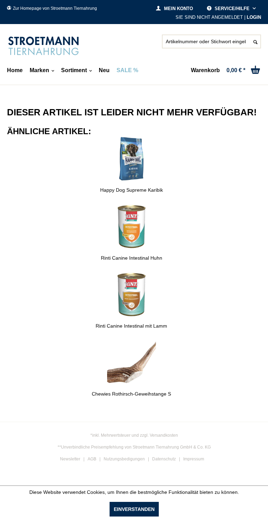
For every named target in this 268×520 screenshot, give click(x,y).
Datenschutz (164, 459)
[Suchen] (255, 41)
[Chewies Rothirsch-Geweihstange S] (131, 362)
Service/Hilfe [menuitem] (232, 8)
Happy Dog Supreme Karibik (131, 190)
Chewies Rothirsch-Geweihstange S (131, 394)
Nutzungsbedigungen (124, 459)
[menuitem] (211, 44)
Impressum (193, 459)
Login (254, 17)
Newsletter (70, 459)
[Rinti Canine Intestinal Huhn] (131, 226)
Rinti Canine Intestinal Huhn (131, 258)
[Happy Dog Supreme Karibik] (131, 158)
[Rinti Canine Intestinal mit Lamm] (131, 294)
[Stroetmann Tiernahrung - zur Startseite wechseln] (43, 46)
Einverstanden (134, 509)
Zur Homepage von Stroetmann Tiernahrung (55, 8)
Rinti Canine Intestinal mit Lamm (131, 326)
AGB (92, 459)
